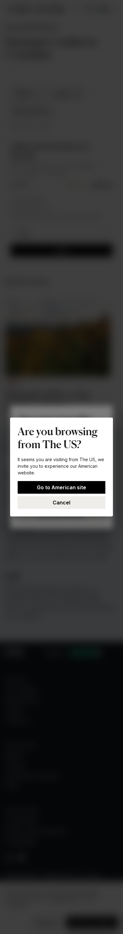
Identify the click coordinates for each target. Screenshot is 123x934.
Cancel (61, 502)
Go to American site (61, 487)
